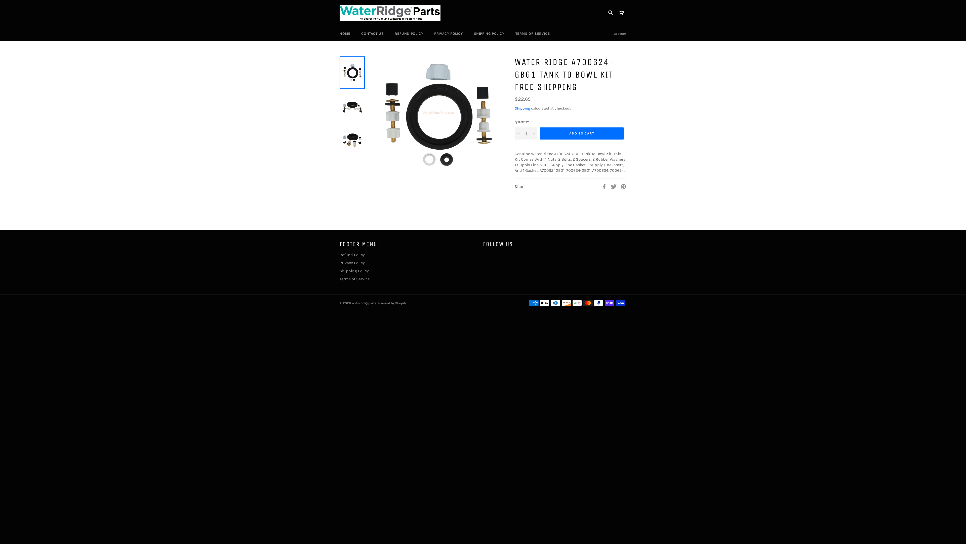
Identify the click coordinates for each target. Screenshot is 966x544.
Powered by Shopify (392, 303)
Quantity (522, 122)
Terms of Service (532, 33)
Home (345, 33)
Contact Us (372, 33)
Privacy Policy (448, 33)
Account (620, 34)
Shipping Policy (489, 33)
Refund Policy (409, 33)
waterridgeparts (364, 303)
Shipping (522, 108)
